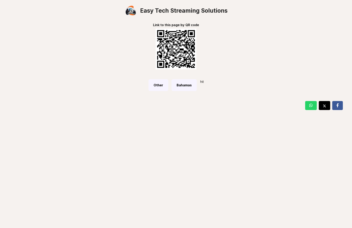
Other (158, 85)
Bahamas (184, 85)
